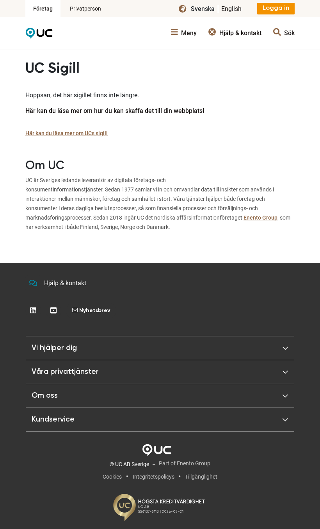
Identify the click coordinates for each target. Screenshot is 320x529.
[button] (160, 348)
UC (39, 35)
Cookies (112, 477)
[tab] (160, 372)
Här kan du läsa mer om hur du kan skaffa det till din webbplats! (114, 110)
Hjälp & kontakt (65, 283)
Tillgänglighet (201, 477)
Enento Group (260, 217)
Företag (43, 8)
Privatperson (85, 8)
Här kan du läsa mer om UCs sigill (66, 133)
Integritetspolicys (153, 477)
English (231, 9)
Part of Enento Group (184, 463)
